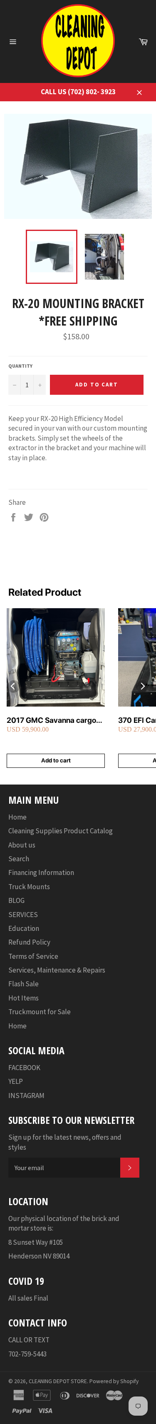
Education (23, 928)
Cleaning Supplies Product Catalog (60, 830)
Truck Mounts (29, 886)
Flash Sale (23, 983)
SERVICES (23, 914)
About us (21, 845)
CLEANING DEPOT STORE (58, 1381)
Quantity (20, 366)
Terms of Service (33, 956)
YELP (15, 1081)
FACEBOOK (24, 1067)
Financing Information (41, 872)
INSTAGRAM (26, 1095)
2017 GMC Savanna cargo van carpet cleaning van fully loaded (55, 720)
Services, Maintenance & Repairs (56, 970)
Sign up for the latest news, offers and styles (64, 1142)
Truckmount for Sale (39, 1011)
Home (17, 817)
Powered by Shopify (114, 1381)
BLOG (16, 900)
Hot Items (23, 998)
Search (18, 858)
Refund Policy (29, 942)
